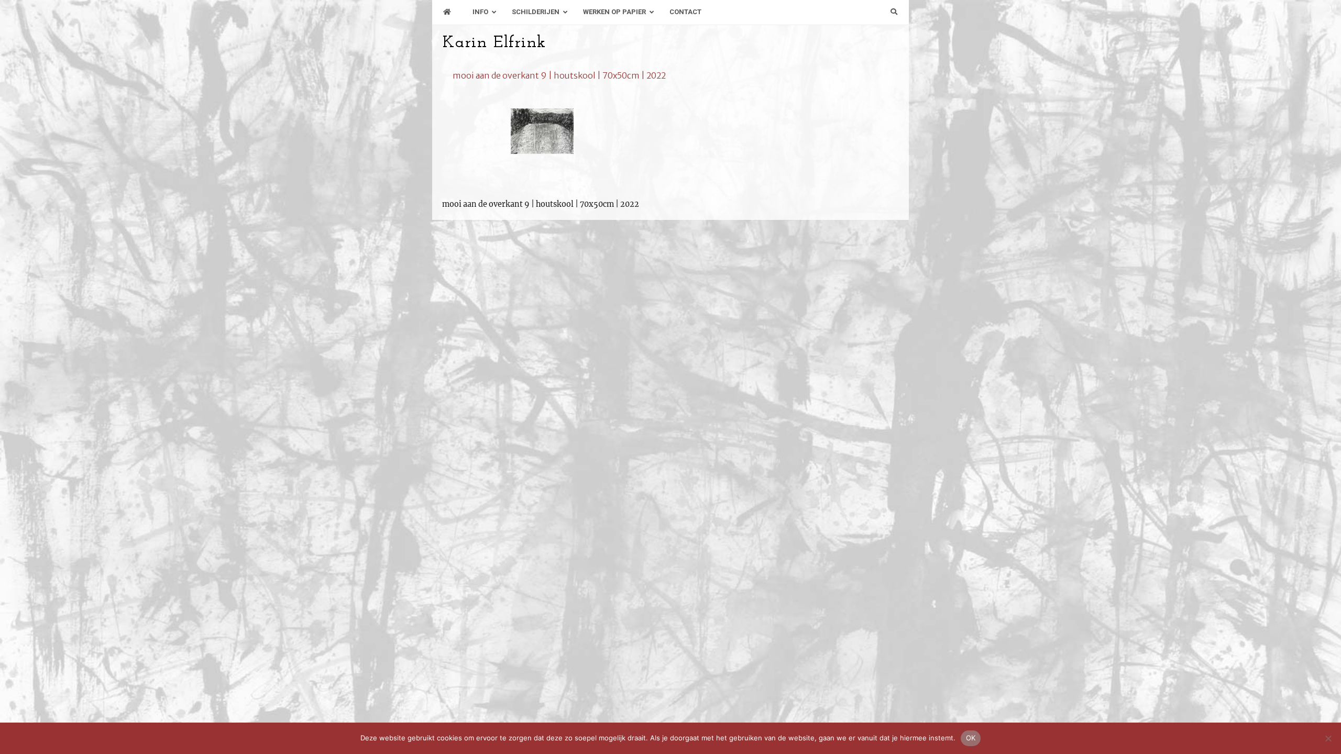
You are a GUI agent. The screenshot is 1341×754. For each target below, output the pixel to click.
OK (971, 738)
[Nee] (1328, 738)
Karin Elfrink (494, 43)
